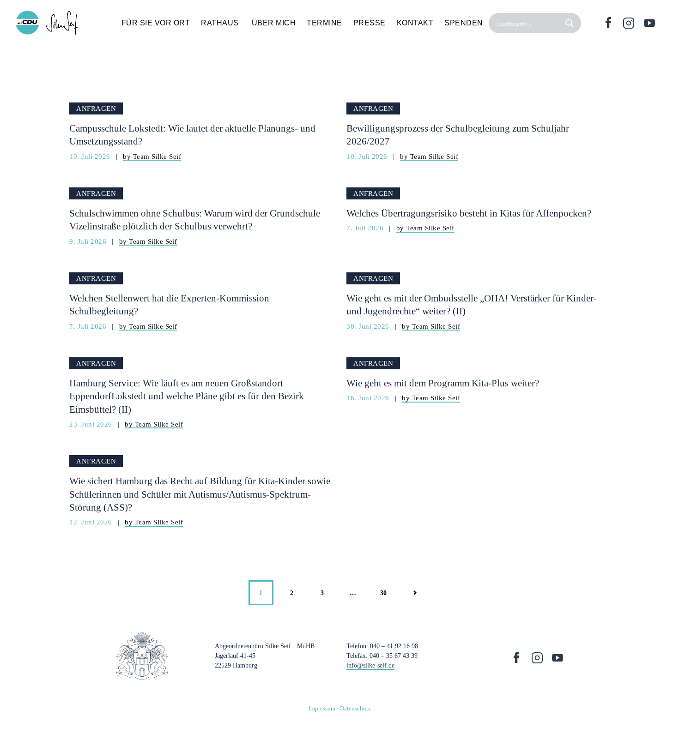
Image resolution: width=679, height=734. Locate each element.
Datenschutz (355, 708)
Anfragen (96, 108)
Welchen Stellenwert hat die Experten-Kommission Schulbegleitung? (169, 305)
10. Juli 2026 (90, 156)
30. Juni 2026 (368, 326)
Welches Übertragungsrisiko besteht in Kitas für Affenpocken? (468, 213)
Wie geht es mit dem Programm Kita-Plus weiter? (442, 383)
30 (388, 588)
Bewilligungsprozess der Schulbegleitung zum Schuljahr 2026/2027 (457, 135)
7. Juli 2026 (366, 228)
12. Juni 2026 (91, 522)
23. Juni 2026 (91, 424)
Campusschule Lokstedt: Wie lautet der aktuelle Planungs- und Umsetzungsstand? (192, 135)
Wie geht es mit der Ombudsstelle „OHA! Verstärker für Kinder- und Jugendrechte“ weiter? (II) (471, 305)
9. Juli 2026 (89, 241)
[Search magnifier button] (570, 23)
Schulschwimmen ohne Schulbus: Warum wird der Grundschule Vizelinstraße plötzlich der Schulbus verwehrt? (194, 220)
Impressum (322, 708)
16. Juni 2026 (368, 398)
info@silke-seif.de (370, 665)
